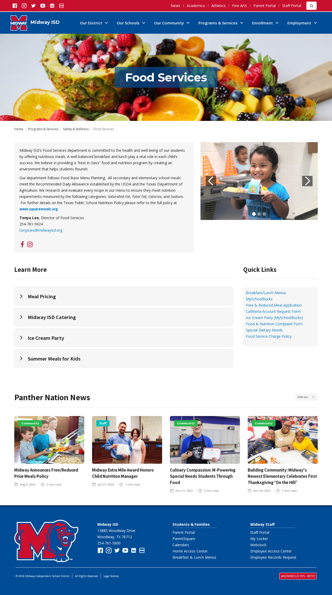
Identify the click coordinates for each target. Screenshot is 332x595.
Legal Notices (111, 576)
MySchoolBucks (259, 298)
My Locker (259, 538)
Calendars (180, 544)
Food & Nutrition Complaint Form (274, 323)
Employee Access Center (271, 551)
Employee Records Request (273, 557)
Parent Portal (264, 5)
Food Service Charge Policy (269, 336)
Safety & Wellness (76, 129)
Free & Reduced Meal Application (274, 305)
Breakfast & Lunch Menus (194, 557)
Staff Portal (291, 5)
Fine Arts (239, 5)
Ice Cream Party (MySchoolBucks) (274, 317)
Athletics (218, 5)
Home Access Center (190, 551)
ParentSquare (183, 538)
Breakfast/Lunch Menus (266, 292)
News (175, 5)
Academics (196, 5)
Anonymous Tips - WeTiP (298, 576)
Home (18, 129)
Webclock (258, 544)
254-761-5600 (109, 543)
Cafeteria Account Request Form (273, 311)
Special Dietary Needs (264, 330)
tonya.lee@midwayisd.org (40, 230)
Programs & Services (43, 129)
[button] (94, 22)
